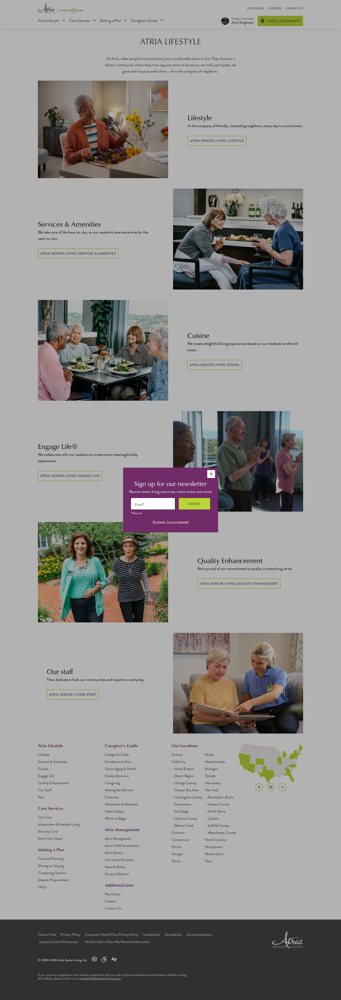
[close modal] (211, 474)
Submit (194, 504)
